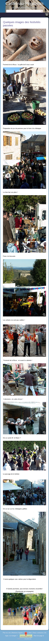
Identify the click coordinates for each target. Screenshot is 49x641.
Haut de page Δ (39, 636)
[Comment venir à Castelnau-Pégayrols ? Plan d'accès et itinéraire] (26, 636)
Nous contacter (38, 633)
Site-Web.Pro (27, 638)
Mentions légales (17, 633)
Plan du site (7, 633)
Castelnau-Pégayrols (24, 3)
